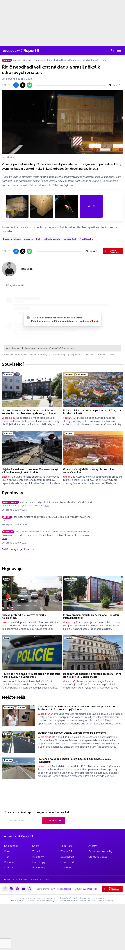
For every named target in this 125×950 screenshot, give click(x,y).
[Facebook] (5, 889)
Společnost (11, 845)
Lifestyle (65, 867)
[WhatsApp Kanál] (29, 889)
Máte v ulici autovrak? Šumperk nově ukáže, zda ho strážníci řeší (92, 412)
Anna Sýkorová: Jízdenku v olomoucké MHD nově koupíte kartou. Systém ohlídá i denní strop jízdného (76, 708)
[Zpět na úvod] (21, 50)
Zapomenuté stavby (100, 851)
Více (47, 505)
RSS (47, 879)
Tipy (6, 856)
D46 (38, 239)
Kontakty (36, 879)
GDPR (7, 879)
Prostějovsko (86, 239)
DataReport (67, 856)
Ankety (92, 845)
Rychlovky (12, 492)
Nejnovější (12, 568)
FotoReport (67, 862)
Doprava (37, 60)
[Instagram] (11, 889)
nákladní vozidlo (52, 239)
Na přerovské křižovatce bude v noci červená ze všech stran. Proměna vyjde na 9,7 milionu (29, 412)
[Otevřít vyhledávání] (113, 50)
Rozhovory (38, 867)
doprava (28, 239)
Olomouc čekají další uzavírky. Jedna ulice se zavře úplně (88, 471)
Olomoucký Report (22, 60)
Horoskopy (38, 862)
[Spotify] (17, 889)
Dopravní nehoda (12, 239)
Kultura (8, 867)
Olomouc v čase (97, 856)
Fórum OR (66, 851)
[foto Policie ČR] (62, 122)
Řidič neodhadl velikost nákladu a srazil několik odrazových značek (76, 60)
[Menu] (119, 50)
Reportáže (66, 845)
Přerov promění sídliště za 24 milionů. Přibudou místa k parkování (91, 617)
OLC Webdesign (89, 889)
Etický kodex (20, 879)
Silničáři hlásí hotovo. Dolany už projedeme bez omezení (72, 732)
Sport (35, 845)
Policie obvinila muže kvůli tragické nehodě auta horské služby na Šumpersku (31, 675)
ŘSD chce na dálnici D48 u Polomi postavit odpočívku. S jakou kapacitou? (74, 760)
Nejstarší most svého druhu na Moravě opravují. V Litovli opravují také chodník (30, 471)
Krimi (7, 851)
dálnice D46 (70, 239)
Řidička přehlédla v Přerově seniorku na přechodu (24, 617)
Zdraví (36, 851)
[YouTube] (23, 889)
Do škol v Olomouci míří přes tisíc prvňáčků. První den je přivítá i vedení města (92, 675)
